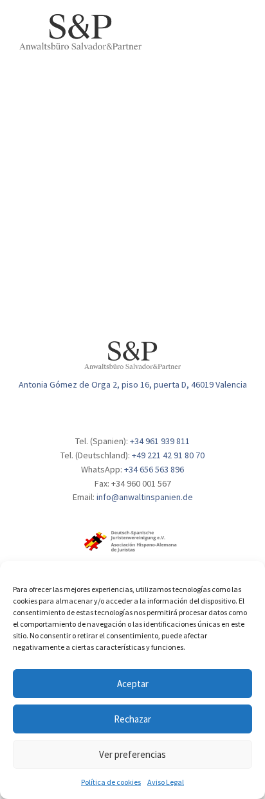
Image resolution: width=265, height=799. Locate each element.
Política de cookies (111, 782)
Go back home (153, 241)
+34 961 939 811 (160, 441)
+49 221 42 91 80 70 (168, 455)
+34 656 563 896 (154, 469)
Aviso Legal (165, 782)
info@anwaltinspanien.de (144, 497)
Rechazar (132, 719)
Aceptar (133, 684)
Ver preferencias (132, 754)
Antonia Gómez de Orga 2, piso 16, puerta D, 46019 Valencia (133, 384)
